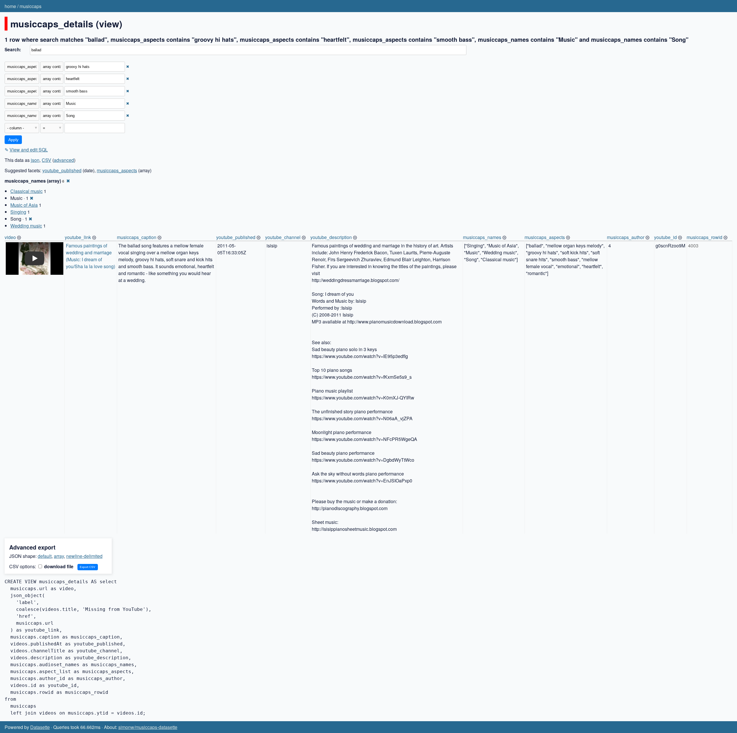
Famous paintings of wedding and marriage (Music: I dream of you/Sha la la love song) (90, 256)
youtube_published (61, 170)
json (35, 160)
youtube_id (665, 237)
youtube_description (331, 237)
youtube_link (78, 237)
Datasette (40, 727)
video (10, 237)
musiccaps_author (625, 237)
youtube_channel (283, 237)
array (59, 556)
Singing (18, 212)
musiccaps (30, 6)
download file (58, 566)
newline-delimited (84, 556)
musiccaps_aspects (117, 170)
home (10, 6)
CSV (46, 160)
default (45, 556)
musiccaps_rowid (704, 237)
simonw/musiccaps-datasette (147, 727)
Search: (13, 49)
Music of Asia (24, 205)
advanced (64, 160)
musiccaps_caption (136, 237)
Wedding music (26, 225)
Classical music (26, 191)
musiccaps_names (482, 237)
